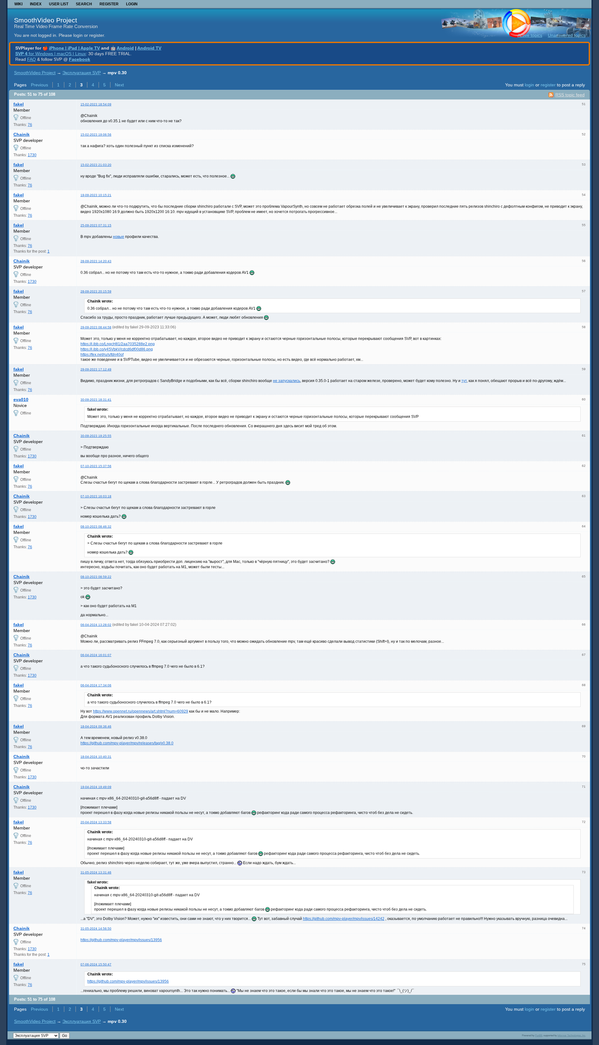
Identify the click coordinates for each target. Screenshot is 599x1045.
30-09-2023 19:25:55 (95, 436)
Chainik (21, 134)
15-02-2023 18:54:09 (95, 104)
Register (109, 4)
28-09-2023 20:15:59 (95, 291)
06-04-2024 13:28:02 (95, 625)
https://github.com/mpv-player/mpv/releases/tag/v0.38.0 (126, 743)
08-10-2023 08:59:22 (95, 576)
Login (132, 4)
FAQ (31, 59)
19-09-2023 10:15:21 (95, 195)
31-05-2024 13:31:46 (95, 872)
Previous (39, 84)
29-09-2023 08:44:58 (95, 327)
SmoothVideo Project (45, 20)
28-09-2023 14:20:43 (95, 261)
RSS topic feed (570, 94)
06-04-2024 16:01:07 (95, 655)
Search (84, 4)
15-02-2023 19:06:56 (95, 134)
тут (464, 381)
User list (58, 4)
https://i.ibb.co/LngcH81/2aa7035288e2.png (117, 344)
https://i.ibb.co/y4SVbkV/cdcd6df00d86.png (116, 349)
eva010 (20, 399)
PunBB (538, 1035)
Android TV (149, 48)
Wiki (18, 4)
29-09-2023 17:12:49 (95, 369)
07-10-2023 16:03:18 (95, 496)
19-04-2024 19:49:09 (95, 787)
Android (125, 48)
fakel (18, 104)
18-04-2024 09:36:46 (95, 726)
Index (35, 4)
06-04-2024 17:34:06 (95, 685)
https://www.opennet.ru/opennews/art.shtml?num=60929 (140, 711)
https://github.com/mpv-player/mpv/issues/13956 (121, 940)
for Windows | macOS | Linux (50, 53)
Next (119, 84)
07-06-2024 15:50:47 (95, 964)
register (548, 84)
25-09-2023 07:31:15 (95, 225)
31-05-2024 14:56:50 (95, 928)
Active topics (530, 35)
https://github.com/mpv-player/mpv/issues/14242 (343, 919)
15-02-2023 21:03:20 (95, 165)
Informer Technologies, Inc (571, 1035)
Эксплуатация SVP (81, 72)
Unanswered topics (567, 35)
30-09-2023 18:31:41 (95, 399)
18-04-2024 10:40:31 (95, 756)
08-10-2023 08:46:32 (95, 526)
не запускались (286, 381)
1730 (32, 155)
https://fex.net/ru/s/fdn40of (102, 354)
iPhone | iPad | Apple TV (74, 48)
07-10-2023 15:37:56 (95, 466)
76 (30, 125)
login (529, 84)
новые (118, 237)
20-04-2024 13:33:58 (95, 822)
